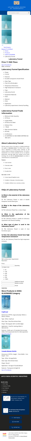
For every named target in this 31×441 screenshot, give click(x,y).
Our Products (5, 388)
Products (7, 53)
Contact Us (5, 390)
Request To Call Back (7, 49)
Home (6, 51)
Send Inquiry (7, 47)
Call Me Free (17, 427)
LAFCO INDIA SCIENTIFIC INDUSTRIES (17, 7)
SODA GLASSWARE (10, 54)
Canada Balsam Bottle (9, 351)
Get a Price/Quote (6, 65)
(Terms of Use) (16, 434)
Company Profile (6, 386)
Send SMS (16, 421)
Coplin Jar (5, 312)
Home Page (5, 384)
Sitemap (4, 392)
